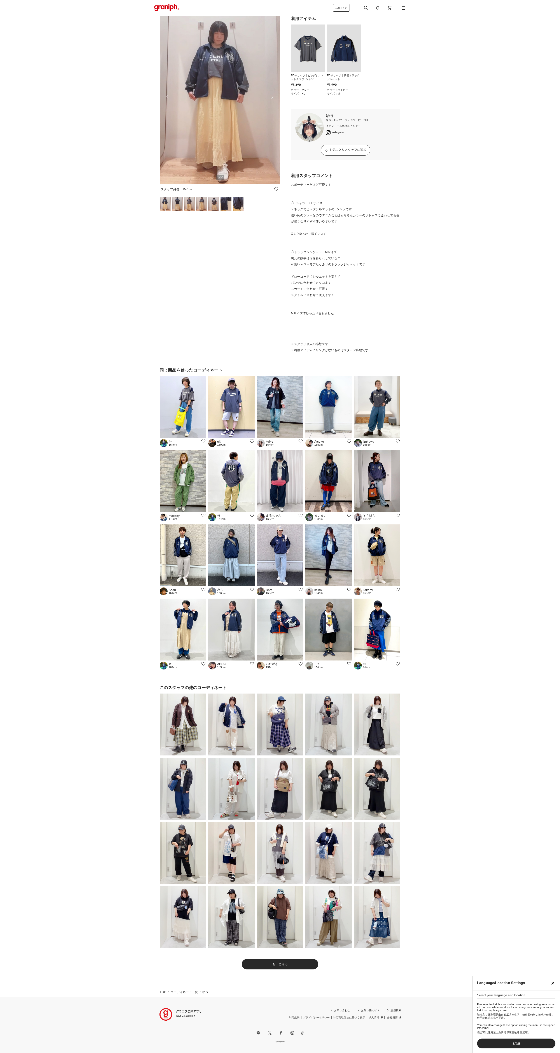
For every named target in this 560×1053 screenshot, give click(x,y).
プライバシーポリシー (316, 1017)
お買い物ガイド (370, 1010)
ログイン (342, 8)
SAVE (516, 1043)
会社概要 (392, 1017)
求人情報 (374, 1017)
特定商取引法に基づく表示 (349, 1017)
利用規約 (294, 1017)
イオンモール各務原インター (343, 126)
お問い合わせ (342, 1010)
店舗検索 (395, 1010)
